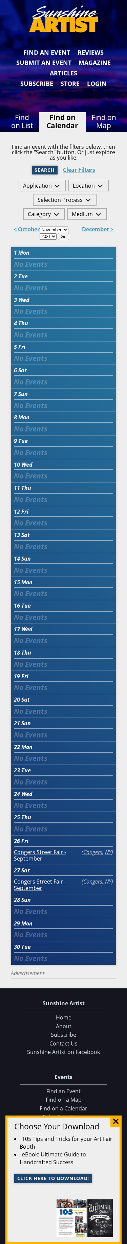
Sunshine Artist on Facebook (63, 1052)
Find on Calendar (62, 121)
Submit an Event (43, 62)
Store (70, 83)
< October (27, 230)
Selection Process (60, 200)
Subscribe (36, 83)
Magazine (95, 62)
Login (97, 83)
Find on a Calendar (63, 1108)
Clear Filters (79, 170)
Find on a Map (64, 1099)
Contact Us (63, 1043)
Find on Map (103, 121)
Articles (63, 73)
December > (97, 230)
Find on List (22, 121)
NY (108, 852)
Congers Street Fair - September (40, 855)
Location (84, 185)
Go (63, 236)
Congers (92, 852)
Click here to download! (53, 1178)
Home (63, 1017)
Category (39, 214)
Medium (82, 214)
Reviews (91, 52)
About (63, 1026)
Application (37, 185)
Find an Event (46, 52)
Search (45, 170)
